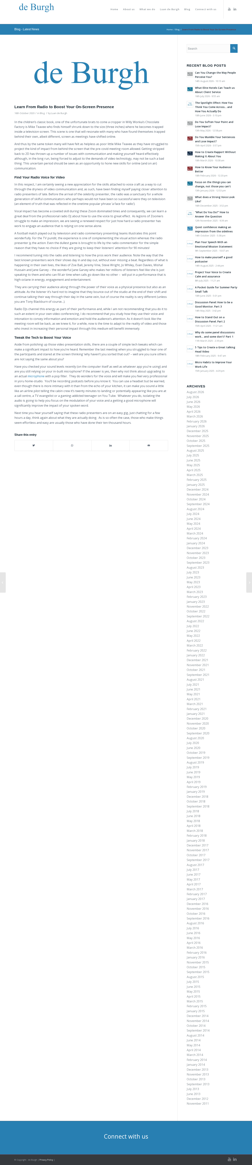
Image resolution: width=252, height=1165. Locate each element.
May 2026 (193, 407)
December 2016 (197, 904)
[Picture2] (91, 73)
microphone (36, 376)
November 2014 (198, 1021)
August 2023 (195, 568)
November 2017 (198, 850)
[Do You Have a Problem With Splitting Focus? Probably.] (249, 582)
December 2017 (197, 845)
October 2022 (196, 611)
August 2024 (195, 509)
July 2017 (193, 870)
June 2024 (193, 519)
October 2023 (196, 558)
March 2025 (195, 475)
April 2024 (194, 529)
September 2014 (198, 1030)
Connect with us (126, 1136)
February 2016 (197, 953)
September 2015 (198, 972)
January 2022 (196, 655)
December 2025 (197, 431)
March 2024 (195, 533)
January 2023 (196, 602)
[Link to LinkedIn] (235, 9)
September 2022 (198, 616)
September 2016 (198, 918)
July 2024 (193, 514)
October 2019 (196, 753)
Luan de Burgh (59, 113)
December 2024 (197, 489)
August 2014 (195, 1035)
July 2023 (193, 572)
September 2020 (198, 733)
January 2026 (196, 426)
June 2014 (193, 1040)
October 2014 (196, 1026)
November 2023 (198, 553)
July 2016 (193, 928)
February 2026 (197, 421)
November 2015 (198, 962)
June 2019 (193, 772)
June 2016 (193, 933)
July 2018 (193, 811)
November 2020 (198, 723)
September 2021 (198, 675)
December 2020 (197, 718)
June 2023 (193, 577)
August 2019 (195, 762)
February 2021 (197, 709)
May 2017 (193, 879)
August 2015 (195, 977)
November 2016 (198, 909)
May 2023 (193, 582)
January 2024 (196, 543)
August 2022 (195, 621)
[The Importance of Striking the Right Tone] (3, 582)
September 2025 (198, 446)
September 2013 (198, 1084)
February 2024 (197, 538)
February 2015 (197, 1006)
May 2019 (193, 777)
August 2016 (195, 923)
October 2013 (196, 1079)
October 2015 (196, 967)
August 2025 (195, 451)
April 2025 (194, 470)
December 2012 (197, 1099)
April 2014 (194, 1050)
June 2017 (193, 874)
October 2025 (196, 441)
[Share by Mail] (149, 445)
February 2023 (197, 597)
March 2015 (195, 1001)
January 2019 (196, 792)
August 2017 (195, 865)
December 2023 (197, 548)
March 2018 (195, 831)
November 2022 (198, 606)
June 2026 (193, 402)
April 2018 (194, 826)
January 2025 (196, 485)
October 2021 (196, 670)
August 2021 (195, 680)
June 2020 (193, 748)
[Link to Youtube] (229, 9)
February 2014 (197, 1060)
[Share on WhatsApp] (72, 445)
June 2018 (193, 816)
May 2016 (193, 938)
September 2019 (198, 758)
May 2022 (193, 636)
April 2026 (194, 412)
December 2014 (197, 1016)
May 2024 (193, 524)
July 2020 (193, 743)
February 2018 (197, 836)
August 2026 (195, 392)
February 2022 (197, 650)
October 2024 (196, 499)
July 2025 (193, 455)
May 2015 (193, 991)
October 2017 (196, 855)
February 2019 (197, 787)
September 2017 (198, 860)
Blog (42, 113)
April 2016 (194, 943)
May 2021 (193, 694)
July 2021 (193, 685)
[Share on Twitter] (34, 445)
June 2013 (193, 1094)
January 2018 (196, 840)
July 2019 (193, 767)
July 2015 (193, 982)
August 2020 (195, 738)
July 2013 (193, 1089)
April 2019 (194, 782)
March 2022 (195, 645)
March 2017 (195, 889)
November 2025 (198, 436)
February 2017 (197, 894)
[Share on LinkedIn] (111, 445)
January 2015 (196, 1011)
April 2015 (194, 996)
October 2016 (196, 914)
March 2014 (195, 1055)
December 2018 (197, 797)
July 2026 (193, 397)
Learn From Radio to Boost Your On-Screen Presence (64, 107)
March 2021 (195, 704)
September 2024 (198, 504)
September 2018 (198, 806)
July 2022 (193, 626)
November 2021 (198, 665)
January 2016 (196, 957)
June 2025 (193, 460)
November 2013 (198, 1074)
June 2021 (193, 689)
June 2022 (193, 631)
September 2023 (198, 563)
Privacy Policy (46, 1159)
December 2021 (197, 660)
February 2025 (197, 480)
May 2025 (193, 465)
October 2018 (196, 801)
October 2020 (196, 728)
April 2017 (194, 884)
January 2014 (196, 1065)
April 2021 (194, 699)
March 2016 (195, 948)
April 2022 (194, 641)
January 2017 (196, 899)
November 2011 (198, 1104)
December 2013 (197, 1070)
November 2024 (198, 494)
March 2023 (195, 592)
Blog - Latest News (26, 29)
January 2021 (196, 714)
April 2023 (194, 587)
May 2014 (193, 1045)
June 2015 (193, 987)
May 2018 (193, 821)
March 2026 (195, 416)
